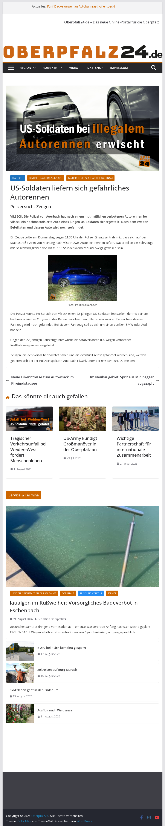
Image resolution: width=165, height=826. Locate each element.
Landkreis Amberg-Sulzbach (46, 178)
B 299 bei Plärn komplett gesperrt (61, 648)
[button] (33, 68)
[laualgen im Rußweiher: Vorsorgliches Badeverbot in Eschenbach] (82, 546)
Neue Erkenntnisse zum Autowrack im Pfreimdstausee (42, 380)
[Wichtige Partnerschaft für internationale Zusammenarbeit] (135, 409)
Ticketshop (94, 68)
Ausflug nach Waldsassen (55, 710)
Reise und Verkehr (91, 593)
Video (73, 68)
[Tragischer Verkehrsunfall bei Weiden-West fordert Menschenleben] (29, 409)
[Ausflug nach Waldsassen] (20, 713)
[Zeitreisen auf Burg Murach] (20, 673)
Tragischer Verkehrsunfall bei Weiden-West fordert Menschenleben (28, 449)
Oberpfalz (68, 593)
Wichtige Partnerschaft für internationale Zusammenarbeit (134, 446)
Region (25, 68)
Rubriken (50, 68)
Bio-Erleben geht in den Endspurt (33, 690)
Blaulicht (17, 178)
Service (112, 593)
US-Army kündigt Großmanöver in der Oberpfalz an (80, 443)
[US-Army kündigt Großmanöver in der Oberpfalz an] (82, 409)
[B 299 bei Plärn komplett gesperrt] (20, 651)
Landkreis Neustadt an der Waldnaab (90, 178)
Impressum (119, 68)
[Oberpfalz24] (83, 46)
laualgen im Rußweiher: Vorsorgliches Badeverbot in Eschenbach (74, 606)
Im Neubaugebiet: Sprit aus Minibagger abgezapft (122, 380)
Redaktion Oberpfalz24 (52, 619)
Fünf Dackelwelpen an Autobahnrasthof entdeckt (81, 6)
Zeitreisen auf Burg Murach (57, 670)
